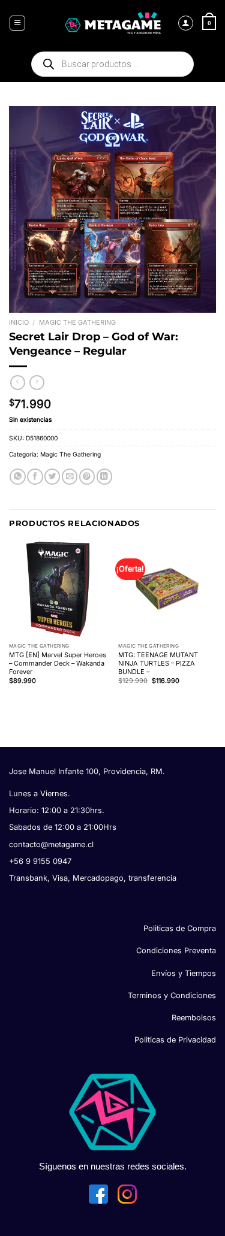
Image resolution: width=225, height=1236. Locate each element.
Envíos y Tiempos (183, 973)
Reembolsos (194, 1017)
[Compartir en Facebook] (35, 477)
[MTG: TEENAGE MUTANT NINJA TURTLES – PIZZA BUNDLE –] (167, 589)
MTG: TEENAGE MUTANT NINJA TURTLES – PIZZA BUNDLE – (158, 663)
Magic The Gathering (77, 322)
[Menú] (17, 23)
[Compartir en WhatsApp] (17, 477)
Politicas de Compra (179, 928)
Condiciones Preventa (176, 950)
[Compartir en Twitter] (52, 477)
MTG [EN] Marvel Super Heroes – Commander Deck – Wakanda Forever (57, 663)
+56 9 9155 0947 (40, 861)
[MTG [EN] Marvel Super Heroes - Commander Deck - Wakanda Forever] (58, 589)
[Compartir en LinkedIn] (104, 477)
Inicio (19, 322)
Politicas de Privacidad (175, 1039)
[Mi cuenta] (186, 23)
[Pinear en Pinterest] (87, 477)
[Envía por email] (69, 477)
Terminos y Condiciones (172, 995)
